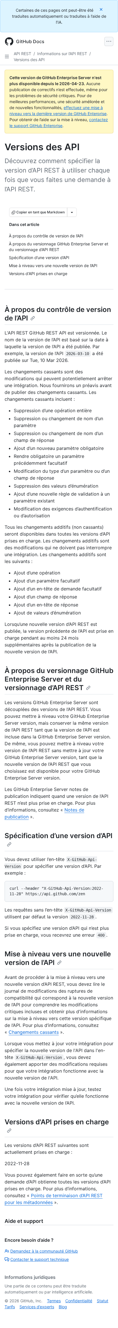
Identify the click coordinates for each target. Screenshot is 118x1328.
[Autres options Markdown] (72, 212)
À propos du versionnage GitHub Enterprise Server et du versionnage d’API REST (59, 679)
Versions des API (29, 59)
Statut (102, 1300)
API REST (22, 53)
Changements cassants (34, 1032)
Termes (54, 1300)
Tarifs (10, 1306)
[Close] (101, 9)
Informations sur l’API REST (62, 53)
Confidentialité (78, 1300)
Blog (63, 1306)
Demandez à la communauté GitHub (44, 1251)
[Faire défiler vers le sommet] (105, 1315)
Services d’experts (36, 1306)
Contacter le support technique (39, 1259)
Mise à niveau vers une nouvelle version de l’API (58, 958)
